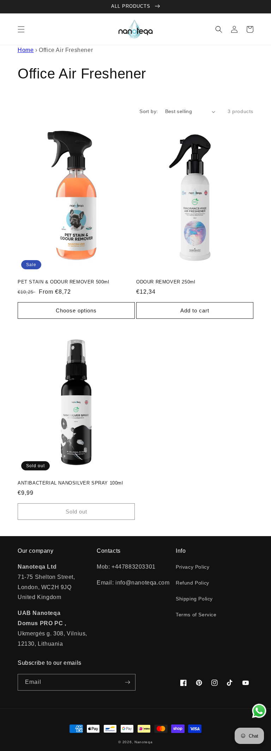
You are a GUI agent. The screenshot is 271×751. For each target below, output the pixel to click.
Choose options (76, 310)
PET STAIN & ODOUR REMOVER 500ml (63, 281)
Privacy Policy (192, 567)
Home (26, 50)
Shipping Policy (194, 599)
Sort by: (148, 111)
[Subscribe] (127, 682)
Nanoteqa (143, 742)
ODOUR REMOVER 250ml (165, 281)
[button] (21, 29)
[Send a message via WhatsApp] (259, 711)
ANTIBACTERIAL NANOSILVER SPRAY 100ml (70, 483)
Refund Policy (192, 583)
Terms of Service (196, 614)
